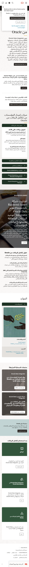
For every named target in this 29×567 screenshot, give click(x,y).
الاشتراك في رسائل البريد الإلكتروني (20, 555)
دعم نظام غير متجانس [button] (17, 165)
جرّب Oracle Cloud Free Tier (20, 64)
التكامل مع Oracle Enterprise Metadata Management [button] (15, 175)
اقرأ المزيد (24, 242)
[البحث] (13, 3)
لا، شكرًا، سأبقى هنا (20, 22)
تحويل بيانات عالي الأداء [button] (16, 125)
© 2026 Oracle (24, 547)
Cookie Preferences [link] (23, 552)
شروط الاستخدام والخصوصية (21, 550)
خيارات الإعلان (14, 552)
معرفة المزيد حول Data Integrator (17, 412)
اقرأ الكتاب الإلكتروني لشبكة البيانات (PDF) (18, 104)
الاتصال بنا (15, 557)
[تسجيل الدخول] (6, 3)
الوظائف (8, 552)
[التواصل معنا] (3, 3)
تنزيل (21, 534)
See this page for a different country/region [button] (18, 26)
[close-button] (2, 564)
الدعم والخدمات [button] (18, 304)
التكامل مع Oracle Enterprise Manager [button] (15, 182)
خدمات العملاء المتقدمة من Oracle (18, 343)
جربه (21, 500)
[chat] (26, 564)
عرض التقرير (24, 88)
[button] (26, 3)
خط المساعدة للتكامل (23, 557)
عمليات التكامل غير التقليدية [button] (15, 160)
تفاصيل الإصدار (19, 466)
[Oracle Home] (22, 3)
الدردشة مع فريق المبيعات (16, 564)
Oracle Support (21, 342)
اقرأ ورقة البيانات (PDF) (19, 387)
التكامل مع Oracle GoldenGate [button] (14, 170)
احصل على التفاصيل (22, 431)
